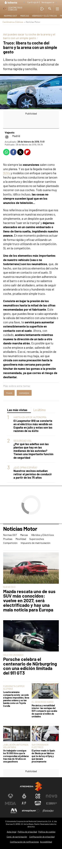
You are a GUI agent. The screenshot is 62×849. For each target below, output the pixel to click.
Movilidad (21, 538)
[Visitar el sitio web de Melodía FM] (13, 810)
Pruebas (7, 538)
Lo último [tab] (39, 410)
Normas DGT (10, 15)
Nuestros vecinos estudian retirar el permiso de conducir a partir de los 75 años (33, 474)
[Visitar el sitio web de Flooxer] (48, 810)
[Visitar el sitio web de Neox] (37, 796)
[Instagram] (7, 137)
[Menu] (57, 8)
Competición (10, 542)
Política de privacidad (27, 832)
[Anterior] (24, 2)
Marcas (24, 15)
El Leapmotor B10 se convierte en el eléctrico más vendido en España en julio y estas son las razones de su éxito (33, 426)
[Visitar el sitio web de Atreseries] (24, 803)
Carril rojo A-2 (33, 2)
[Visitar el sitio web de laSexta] (24, 796)
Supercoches (36, 538)
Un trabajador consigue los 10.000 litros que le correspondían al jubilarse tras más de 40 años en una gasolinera (16, 756)
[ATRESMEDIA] (31, 786)
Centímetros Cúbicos (13, 22)
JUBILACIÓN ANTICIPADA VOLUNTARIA (15, 746)
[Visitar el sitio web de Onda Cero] (37, 803)
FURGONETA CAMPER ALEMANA (13, 687)
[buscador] (50, 9)
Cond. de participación (17, 836)
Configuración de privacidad (42, 836)
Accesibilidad (46, 842)
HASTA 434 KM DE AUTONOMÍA (30, 417)
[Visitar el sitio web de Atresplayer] (31, 810)
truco (9, 392)
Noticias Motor (20, 529)
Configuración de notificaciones (24, 842)
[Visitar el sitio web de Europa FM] (51, 803)
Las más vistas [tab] (17, 410)
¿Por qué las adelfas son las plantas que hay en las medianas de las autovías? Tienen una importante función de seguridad (33, 450)
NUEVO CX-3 (9, 587)
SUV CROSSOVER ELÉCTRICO (40, 746)
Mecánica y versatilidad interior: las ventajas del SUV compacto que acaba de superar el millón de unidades (44, 711)
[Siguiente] (56, 2)
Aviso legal (11, 832)
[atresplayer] (42, 9)
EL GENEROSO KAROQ (43, 702)
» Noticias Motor (32, 22)
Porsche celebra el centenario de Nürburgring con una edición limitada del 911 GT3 (30, 666)
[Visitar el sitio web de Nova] (51, 796)
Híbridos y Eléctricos (44, 15)
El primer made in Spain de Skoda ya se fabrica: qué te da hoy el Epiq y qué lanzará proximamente (43, 756)
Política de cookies (46, 832)
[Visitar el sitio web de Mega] (10, 803)
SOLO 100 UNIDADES (13, 655)
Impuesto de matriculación (35, 542)
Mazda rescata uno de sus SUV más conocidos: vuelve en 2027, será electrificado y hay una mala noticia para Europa (29, 600)
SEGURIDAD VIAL (23, 440)
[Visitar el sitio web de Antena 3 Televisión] (10, 796)
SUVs (6, 173)
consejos (24, 392)
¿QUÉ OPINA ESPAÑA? (25, 467)
